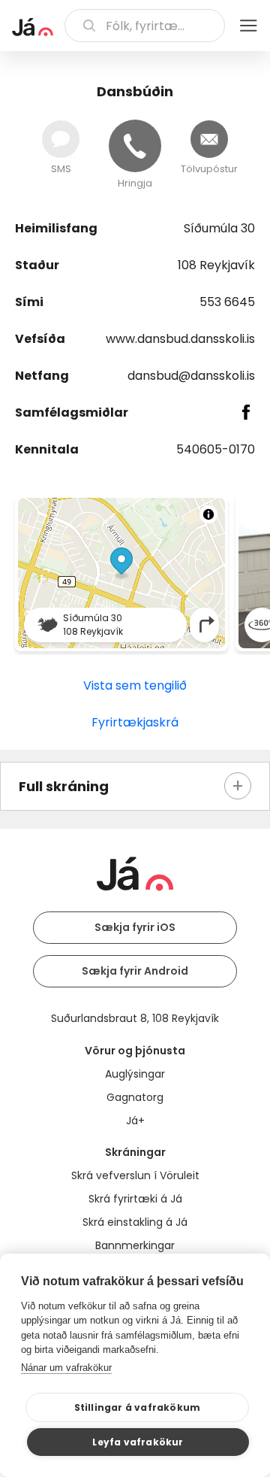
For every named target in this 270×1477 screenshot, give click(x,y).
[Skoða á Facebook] (246, 412)
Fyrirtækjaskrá (135, 722)
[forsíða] (32, 27)
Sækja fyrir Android (135, 970)
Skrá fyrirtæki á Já (135, 1198)
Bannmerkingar (135, 1245)
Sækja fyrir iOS (135, 927)
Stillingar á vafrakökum (137, 1407)
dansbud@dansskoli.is (191, 375)
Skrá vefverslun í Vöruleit (135, 1175)
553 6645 (227, 302)
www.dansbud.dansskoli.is (180, 338)
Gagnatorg (135, 1097)
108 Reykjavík (216, 265)
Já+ (135, 1120)
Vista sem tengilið (135, 685)
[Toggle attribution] (209, 514)
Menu (248, 25)
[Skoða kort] (121, 573)
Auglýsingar (135, 1073)
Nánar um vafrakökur (66, 1367)
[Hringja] (135, 146)
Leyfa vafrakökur (137, 1442)
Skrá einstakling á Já (135, 1222)
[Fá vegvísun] (207, 624)
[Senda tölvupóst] (209, 139)
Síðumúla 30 (219, 228)
